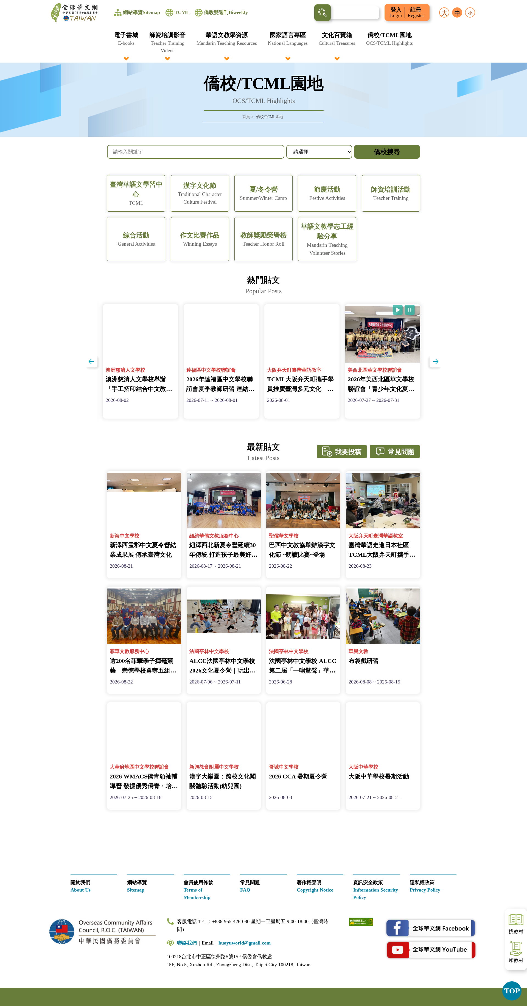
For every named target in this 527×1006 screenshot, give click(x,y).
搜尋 (322, 12)
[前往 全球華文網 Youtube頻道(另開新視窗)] (431, 949)
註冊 (416, 12)
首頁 (246, 117)
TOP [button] (512, 991)
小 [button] (470, 13)
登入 (396, 12)
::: (263, 33)
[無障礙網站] (361, 921)
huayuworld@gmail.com (244, 943)
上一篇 (91, 361)
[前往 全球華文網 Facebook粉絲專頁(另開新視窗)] (431, 928)
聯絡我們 (187, 943)
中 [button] (457, 13)
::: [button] (7, 3)
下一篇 (436, 361)
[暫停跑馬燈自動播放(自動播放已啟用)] (410, 310)
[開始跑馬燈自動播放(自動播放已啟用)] (398, 310)
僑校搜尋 (387, 151)
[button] (126, 42)
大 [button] (444, 13)
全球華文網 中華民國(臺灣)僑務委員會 (74, 13)
